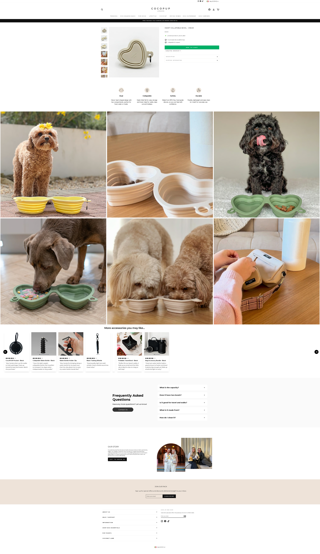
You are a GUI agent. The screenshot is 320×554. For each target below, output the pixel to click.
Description (170, 56)
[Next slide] (316, 352)
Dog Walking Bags (128, 16)
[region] (16, 344)
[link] (122, 410)
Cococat (163, 16)
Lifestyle (153, 16)
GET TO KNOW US (117, 459)
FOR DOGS (142, 16)
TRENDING (114, 16)
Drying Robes (175, 16)
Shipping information (174, 60)
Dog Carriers (204, 16)
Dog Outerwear (189, 16)
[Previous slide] (5, 352)
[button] (15, 354)
